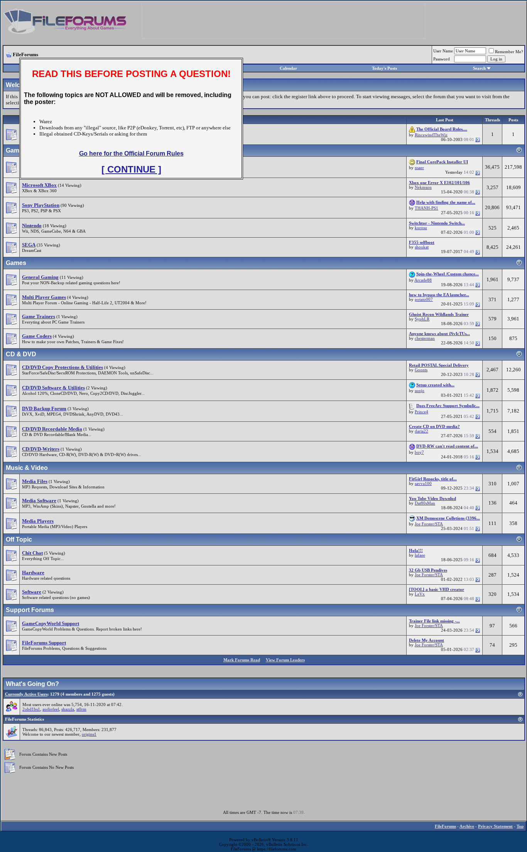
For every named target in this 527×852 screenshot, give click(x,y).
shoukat (422, 247)
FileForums (445, 826)
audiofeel (50, 709)
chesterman (425, 338)
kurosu (421, 227)
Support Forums (30, 610)
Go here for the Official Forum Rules (131, 153)
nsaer (419, 167)
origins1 (89, 734)
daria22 (421, 431)
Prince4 (421, 411)
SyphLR (422, 319)
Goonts (421, 369)
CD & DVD (21, 354)
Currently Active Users (26, 694)
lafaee (420, 555)
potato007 (424, 299)
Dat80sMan (425, 503)
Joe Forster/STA (429, 524)
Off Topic (19, 539)
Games (16, 263)
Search (479, 68)
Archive (466, 826)
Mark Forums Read (241, 659)
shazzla (67, 709)
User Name (443, 51)
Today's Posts (384, 68)
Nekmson (423, 187)
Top (520, 826)
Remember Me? (509, 51)
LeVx (420, 594)
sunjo (419, 390)
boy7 (419, 452)
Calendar (288, 68)
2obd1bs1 (31, 709)
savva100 (423, 483)
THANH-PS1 (426, 208)
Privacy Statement (495, 826)
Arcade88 (423, 280)
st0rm (81, 709)
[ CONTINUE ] (131, 169)
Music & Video (27, 468)
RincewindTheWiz (431, 134)
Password (441, 59)
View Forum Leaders (285, 659)
